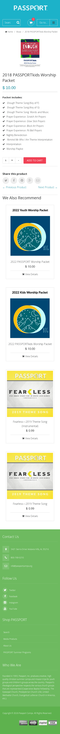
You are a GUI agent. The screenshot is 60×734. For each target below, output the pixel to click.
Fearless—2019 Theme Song (30, 504)
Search (6, 632)
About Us (7, 645)
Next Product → (48, 187)
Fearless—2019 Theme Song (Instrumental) (30, 424)
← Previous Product (14, 187)
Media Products (10, 639)
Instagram (13, 602)
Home (10, 31)
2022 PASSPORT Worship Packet (30, 262)
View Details (31, 274)
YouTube (13, 608)
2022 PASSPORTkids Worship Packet (30, 344)
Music (18, 31)
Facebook (13, 596)
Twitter (12, 590)
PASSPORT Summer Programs (17, 652)
